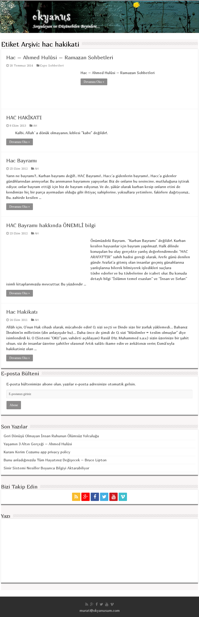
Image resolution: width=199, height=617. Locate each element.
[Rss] (76, 497)
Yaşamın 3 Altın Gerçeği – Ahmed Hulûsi (38, 444)
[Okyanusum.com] (99, 17)
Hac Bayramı (21, 160)
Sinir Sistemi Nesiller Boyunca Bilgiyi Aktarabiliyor (46, 468)
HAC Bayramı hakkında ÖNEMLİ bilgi (51, 225)
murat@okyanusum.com (100, 610)
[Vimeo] (123, 497)
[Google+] (85, 497)
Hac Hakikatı (22, 312)
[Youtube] (113, 497)
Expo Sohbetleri (52, 65)
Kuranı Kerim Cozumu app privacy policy (37, 452)
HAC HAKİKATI (24, 117)
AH (35, 125)
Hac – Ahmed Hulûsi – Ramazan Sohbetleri (59, 57)
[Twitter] (104, 497)
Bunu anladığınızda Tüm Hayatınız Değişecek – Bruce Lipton (55, 460)
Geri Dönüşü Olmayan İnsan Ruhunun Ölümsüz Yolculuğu (51, 436)
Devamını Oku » (94, 82)
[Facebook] (95, 497)
